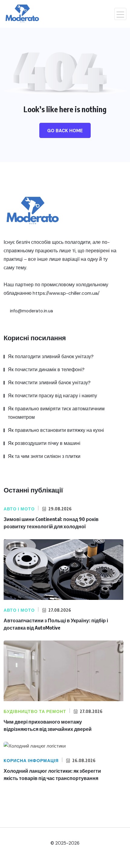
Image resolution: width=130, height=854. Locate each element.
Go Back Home (65, 131)
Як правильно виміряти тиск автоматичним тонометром (56, 412)
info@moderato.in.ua (31, 311)
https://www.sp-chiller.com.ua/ (66, 293)
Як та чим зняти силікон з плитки (44, 456)
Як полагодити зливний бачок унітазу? (50, 356)
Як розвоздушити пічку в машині (44, 443)
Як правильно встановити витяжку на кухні (56, 430)
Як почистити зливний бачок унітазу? (49, 382)
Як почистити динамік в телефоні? (46, 369)
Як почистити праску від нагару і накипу (52, 395)
